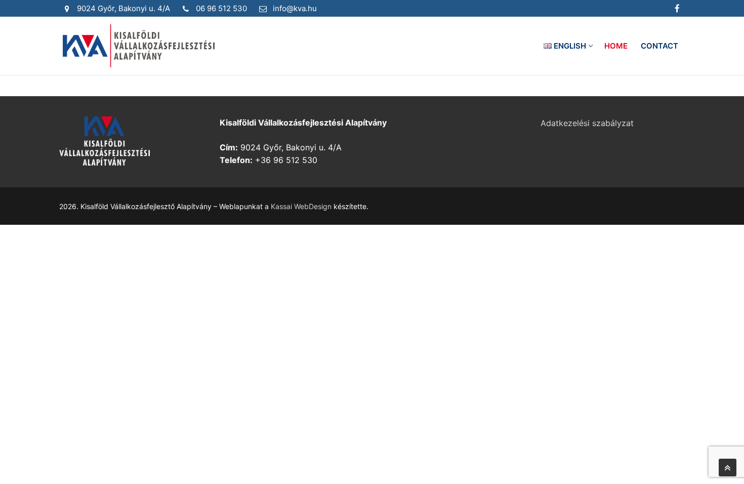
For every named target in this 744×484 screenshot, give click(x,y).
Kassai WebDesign (301, 206)
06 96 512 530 (221, 8)
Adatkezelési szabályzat (587, 123)
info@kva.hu (295, 8)
